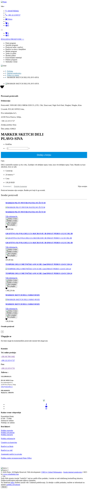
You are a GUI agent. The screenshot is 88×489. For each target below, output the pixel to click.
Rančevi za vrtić (7, 450)
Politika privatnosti (7, 433)
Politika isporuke (7, 430)
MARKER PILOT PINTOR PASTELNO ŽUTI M (25, 203)
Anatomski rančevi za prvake (11, 454)
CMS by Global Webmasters (51, 472)
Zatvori (4, 487)
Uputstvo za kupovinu (9, 442)
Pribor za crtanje (13, 75)
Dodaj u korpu (44, 155)
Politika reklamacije (8, 439)
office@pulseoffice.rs (7, 386)
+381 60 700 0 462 (8, 356)
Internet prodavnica (14, 73)
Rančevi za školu (7, 446)
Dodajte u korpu (12, 220)
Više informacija (11, 216)
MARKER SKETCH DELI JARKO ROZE (23, 295)
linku (12, 482)
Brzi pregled (11, 225)
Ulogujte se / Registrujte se (12, 345)
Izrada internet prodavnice (72, 472)
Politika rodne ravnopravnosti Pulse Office (16, 458)
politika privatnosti (13, 485)
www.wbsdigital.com (11, 474)
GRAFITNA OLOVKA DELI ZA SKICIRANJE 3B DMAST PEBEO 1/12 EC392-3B (39, 234)
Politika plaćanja (7, 435)
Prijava (9, 19)
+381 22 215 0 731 (8, 368)
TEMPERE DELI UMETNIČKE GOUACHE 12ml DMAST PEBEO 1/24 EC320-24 (39, 264)
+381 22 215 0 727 (8, 360)
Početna (10, 71)
